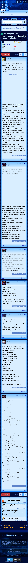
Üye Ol (19, 1)
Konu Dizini (7, 549)
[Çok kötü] (14, 42)
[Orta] (18, 42)
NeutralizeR (13, 556)
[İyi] (20, 42)
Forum (5, 27)
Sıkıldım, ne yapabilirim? (21, 526)
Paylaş (19, 155)
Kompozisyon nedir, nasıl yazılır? (8, 526)
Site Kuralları (13, 549)
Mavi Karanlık (10, 540)
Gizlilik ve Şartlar (22, 549)
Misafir (26, 6)
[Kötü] (16, 42)
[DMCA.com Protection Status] (14, 560)
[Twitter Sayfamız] (22, 535)
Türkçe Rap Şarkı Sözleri (12, 500)
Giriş (26, 1)
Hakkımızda (11, 551)
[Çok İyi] (22, 42)
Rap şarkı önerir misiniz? (12, 518)
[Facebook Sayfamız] (19, 535)
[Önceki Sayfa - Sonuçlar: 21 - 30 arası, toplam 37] (20, 54)
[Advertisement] (14, 89)
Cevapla (24, 159)
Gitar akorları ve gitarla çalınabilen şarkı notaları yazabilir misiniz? (12, 512)
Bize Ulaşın (18, 551)
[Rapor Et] (3, 159)
